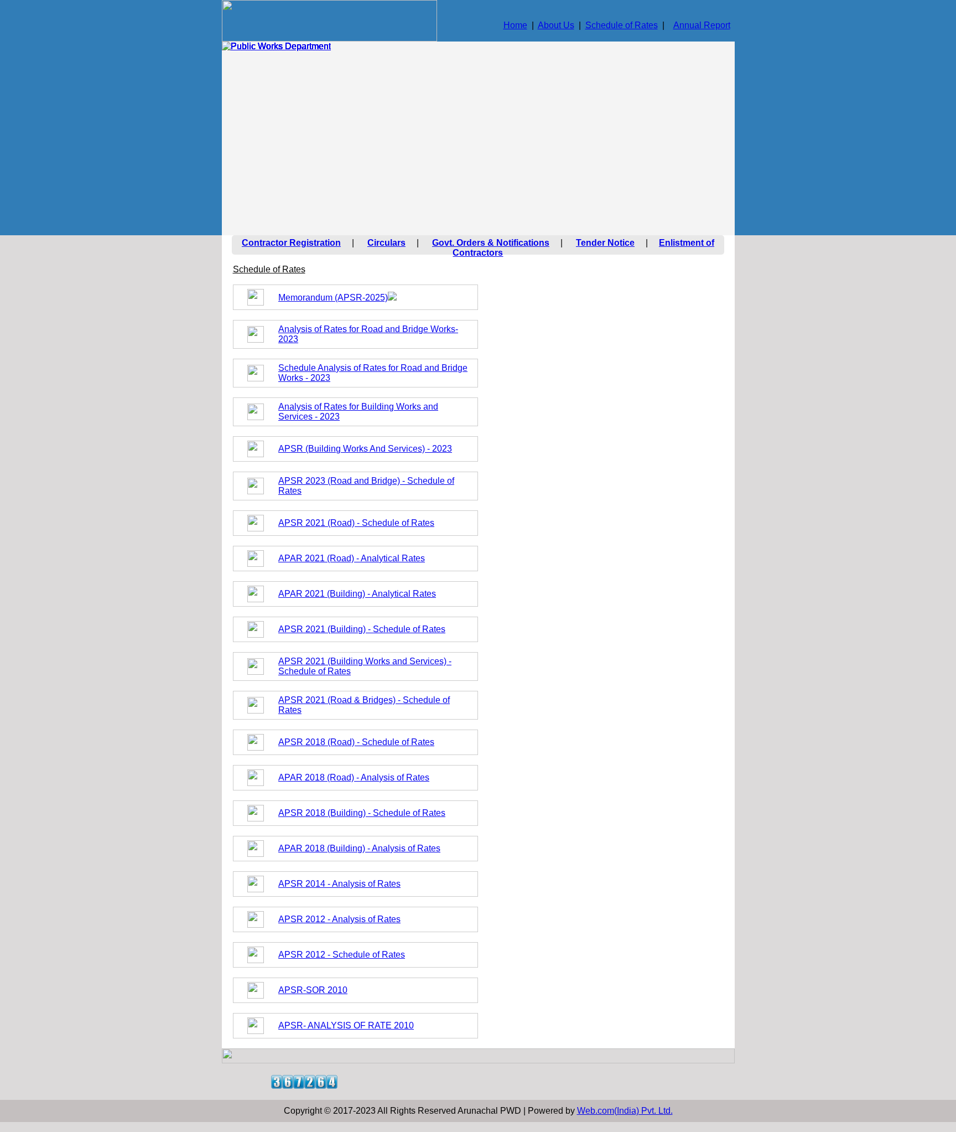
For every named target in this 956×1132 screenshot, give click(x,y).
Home (515, 25)
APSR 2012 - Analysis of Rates (339, 919)
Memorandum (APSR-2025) (333, 297)
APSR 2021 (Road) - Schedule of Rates (356, 523)
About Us (556, 25)
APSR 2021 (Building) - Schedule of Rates (361, 629)
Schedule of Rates (621, 25)
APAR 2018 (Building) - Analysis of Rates (359, 848)
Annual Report (701, 25)
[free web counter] (304, 1085)
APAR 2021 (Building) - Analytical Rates (357, 593)
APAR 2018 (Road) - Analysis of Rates (353, 777)
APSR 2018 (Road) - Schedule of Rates (356, 742)
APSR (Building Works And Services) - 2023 (365, 448)
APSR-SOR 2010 (312, 990)
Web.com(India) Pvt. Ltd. (625, 1110)
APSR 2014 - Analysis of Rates (339, 883)
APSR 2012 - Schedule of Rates (341, 954)
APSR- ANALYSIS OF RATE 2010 (346, 1025)
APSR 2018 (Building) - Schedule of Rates (361, 813)
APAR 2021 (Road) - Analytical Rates (351, 558)
